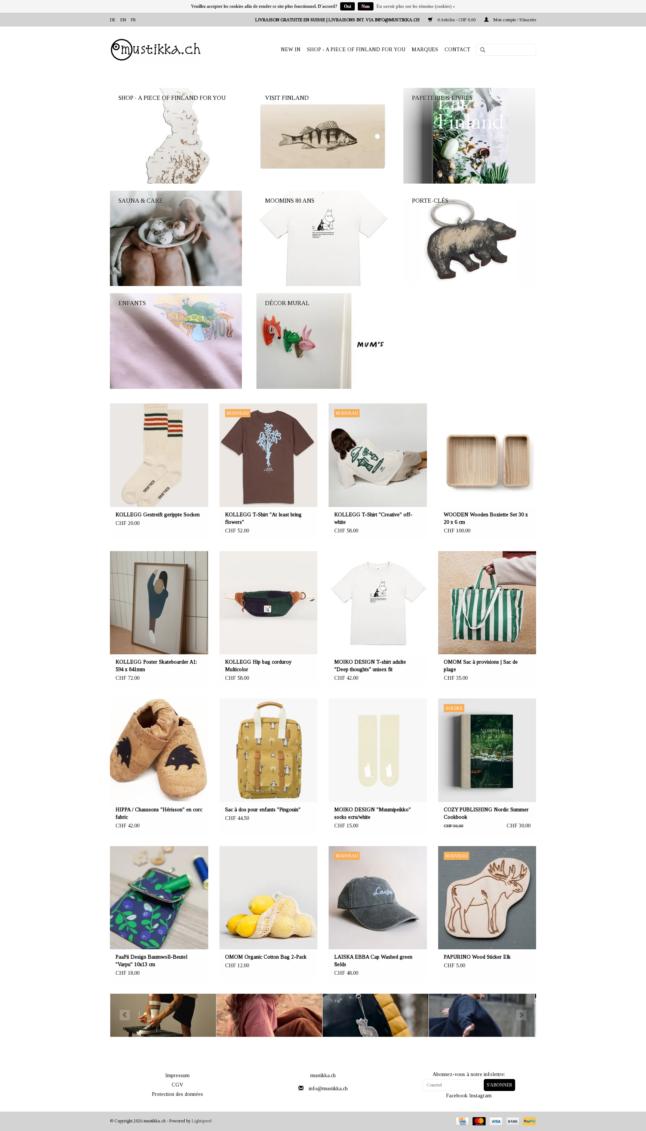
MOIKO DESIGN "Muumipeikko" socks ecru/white (372, 813)
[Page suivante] (521, 1015)
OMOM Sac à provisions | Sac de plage (481, 665)
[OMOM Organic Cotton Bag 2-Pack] (268, 898)
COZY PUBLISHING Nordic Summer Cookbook (486, 813)
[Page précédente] (125, 1015)
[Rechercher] (480, 50)
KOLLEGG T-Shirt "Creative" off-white (373, 518)
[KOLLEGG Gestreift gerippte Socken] (159, 455)
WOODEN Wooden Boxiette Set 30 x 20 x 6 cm (486, 518)
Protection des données (177, 1094)
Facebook (457, 1095)
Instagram (480, 1095)
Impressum (177, 1075)
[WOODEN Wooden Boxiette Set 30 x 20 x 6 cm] (487, 455)
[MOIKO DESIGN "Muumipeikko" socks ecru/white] (378, 750)
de (113, 19)
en (123, 19)
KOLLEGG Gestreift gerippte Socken (158, 514)
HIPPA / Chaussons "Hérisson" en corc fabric (159, 813)
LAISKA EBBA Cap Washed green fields (373, 960)
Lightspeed (202, 1121)
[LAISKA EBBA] (269, 1015)
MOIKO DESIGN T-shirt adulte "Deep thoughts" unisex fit (370, 665)
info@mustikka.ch (328, 1088)
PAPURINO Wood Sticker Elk (477, 957)
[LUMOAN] (482, 1015)
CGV (177, 1085)
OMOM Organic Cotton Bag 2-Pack (266, 957)
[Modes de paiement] (461, 1121)
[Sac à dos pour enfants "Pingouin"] (268, 750)
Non (366, 6)
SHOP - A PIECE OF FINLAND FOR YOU (356, 49)
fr (133, 19)
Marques (425, 49)
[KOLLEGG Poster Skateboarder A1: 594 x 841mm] (159, 603)
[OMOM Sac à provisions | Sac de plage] (487, 603)
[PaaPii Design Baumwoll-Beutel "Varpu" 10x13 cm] (159, 898)
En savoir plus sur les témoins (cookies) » (415, 6)
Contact (457, 49)
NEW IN (291, 49)
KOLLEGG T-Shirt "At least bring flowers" (263, 518)
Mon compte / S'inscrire (514, 19)
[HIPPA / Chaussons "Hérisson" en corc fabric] (159, 750)
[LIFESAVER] (375, 1015)
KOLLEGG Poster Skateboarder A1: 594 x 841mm (156, 665)
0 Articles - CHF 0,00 (456, 19)
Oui (347, 6)
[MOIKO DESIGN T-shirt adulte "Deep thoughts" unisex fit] (378, 603)
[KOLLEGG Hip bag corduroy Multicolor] (268, 603)
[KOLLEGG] (163, 1015)
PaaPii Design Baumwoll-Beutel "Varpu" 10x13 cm (151, 960)
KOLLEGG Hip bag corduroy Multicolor (258, 665)
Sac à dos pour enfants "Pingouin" (263, 809)
